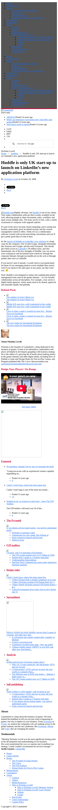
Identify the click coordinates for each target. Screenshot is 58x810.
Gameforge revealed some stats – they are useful (32, 644)
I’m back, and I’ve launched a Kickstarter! (24, 553)
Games (20, 44)
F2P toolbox (13, 545)
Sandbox (14, 153)
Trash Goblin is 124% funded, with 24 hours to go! (28, 691)
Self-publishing (14, 684)
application (5, 364)
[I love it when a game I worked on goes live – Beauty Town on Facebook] (7, 309)
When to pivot (18, 540)
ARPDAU (11, 117)
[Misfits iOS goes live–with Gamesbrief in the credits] (7, 302)
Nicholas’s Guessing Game (23, 533)
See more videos (29, 407)
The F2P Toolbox (19, 15)
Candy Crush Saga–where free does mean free (26, 485)
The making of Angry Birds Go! (20, 297)
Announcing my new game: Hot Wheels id (30, 535)
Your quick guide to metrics (18, 124)
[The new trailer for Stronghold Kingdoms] (7, 321)
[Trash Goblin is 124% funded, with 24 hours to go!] (7, 690)
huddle (19, 364)
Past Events (17, 47)
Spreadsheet (13, 597)
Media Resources (19, 32)
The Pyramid (13, 520)
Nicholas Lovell (11, 179)
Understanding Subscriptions (24, 560)
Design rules (13, 570)
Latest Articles (12, 6)
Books (9, 8)
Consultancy (11, 23)
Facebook (42, 726)
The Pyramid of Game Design (24, 10)
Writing (20, 42)
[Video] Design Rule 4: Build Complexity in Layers (34, 580)
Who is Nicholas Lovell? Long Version (34, 40)
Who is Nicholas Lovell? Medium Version (35, 37)
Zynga (4, 724)
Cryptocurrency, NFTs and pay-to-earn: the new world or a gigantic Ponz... (32, 670)
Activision (47, 721)
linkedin (25, 364)
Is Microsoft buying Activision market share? (25, 662)
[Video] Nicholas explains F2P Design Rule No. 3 (33, 582)
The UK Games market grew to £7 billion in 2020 (33, 555)
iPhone (50, 726)
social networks (35, 364)
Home (9, 3)
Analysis (11, 654)
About (9, 25)
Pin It (8, 190)
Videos (15, 30)
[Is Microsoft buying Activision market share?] (7, 660)
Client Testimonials (20, 49)
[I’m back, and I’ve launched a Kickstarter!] (7, 551)
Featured (6, 461)
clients (13, 364)
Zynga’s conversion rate (22, 642)
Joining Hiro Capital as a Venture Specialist (30, 557)
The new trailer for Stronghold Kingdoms (24, 323)
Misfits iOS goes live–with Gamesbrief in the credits (28, 304)
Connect (15, 27)
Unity (7, 729)
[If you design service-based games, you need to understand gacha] (7, 526)
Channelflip (20, 749)
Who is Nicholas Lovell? (22, 35)
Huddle (36, 212)
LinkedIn (22, 249)
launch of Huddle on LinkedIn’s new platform (26, 241)
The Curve (16, 13)
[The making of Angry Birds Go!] (7, 295)
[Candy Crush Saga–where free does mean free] (7, 575)
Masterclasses (12, 20)
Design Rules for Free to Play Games (28, 18)
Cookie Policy (18, 52)
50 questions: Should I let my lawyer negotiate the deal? (30, 466)
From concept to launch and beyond (27, 537)
